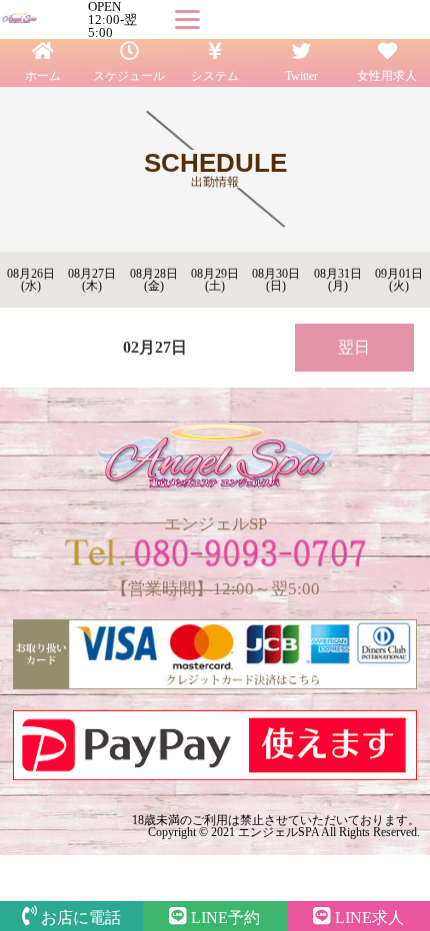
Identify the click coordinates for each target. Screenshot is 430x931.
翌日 (354, 347)
